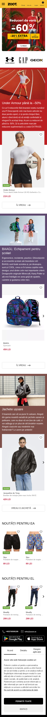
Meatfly (6, 612)
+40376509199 (12, 631)
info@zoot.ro (30, 632)
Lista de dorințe (30, 5)
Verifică (42, 3)
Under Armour (9, 190)
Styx (5, 557)
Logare (36, 5)
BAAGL (6, 343)
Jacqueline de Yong (11, 493)
